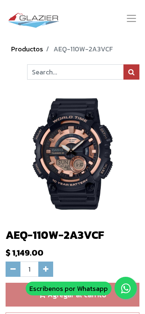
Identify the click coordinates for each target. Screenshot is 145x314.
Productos (27, 49)
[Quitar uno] (13, 269)
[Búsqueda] (131, 72)
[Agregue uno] (45, 269)
